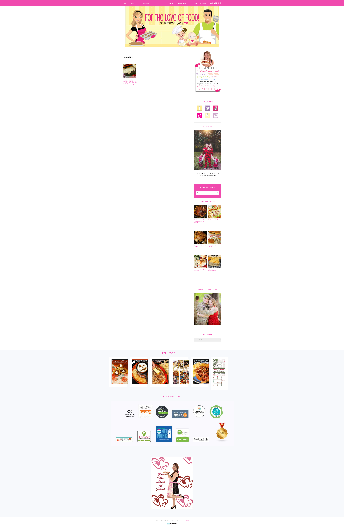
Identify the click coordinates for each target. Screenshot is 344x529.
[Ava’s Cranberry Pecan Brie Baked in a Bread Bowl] (201, 385)
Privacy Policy (185, 520)
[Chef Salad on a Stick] (214, 218)
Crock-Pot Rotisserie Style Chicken (200, 245)
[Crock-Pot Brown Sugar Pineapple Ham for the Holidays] (200, 218)
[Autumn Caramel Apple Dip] (160, 385)
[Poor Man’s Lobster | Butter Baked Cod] (200, 267)
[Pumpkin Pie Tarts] (120, 385)
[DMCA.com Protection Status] (172, 525)
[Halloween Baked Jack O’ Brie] (140, 385)
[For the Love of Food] (172, 47)
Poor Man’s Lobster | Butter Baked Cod (200, 269)
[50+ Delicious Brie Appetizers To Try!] (181, 385)
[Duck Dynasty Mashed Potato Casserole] (214, 267)
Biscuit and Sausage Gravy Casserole (214, 245)
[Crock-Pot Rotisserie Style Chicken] (200, 243)
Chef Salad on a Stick (213, 220)
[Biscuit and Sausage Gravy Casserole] (214, 243)
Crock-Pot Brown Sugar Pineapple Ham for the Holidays (200, 221)
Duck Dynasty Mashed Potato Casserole (213, 269)
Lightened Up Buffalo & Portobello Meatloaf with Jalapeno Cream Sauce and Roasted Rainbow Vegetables (130, 82)
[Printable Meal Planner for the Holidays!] (219, 388)
